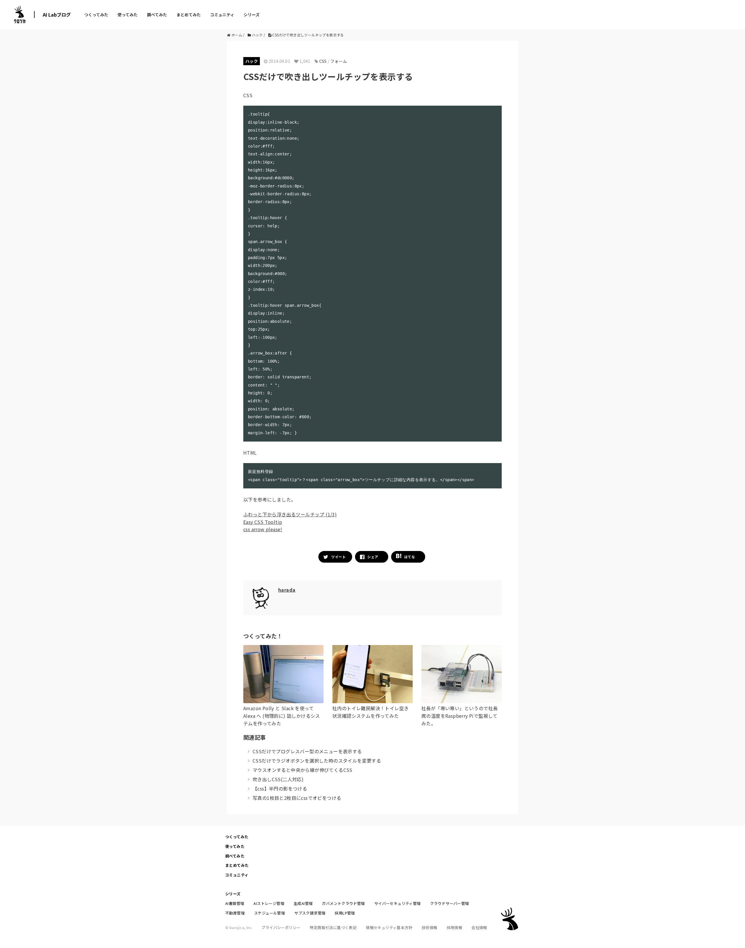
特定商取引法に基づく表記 (333, 927)
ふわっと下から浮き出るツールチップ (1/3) (290, 514)
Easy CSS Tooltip (262, 521)
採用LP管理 (345, 913)
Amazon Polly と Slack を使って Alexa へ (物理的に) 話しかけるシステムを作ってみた (281, 715)
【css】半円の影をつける (280, 788)
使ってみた (128, 14)
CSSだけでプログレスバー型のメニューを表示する (307, 751)
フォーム (338, 61)
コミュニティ (222, 14)
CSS (323, 61)
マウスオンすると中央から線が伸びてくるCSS (302, 769)
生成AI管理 (303, 903)
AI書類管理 (234, 903)
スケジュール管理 (269, 913)
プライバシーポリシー (280, 927)
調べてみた (157, 14)
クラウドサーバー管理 (449, 903)
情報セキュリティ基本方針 (389, 927)
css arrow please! (262, 529)
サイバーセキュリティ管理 (397, 903)
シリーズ (252, 14)
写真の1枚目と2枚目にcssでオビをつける (297, 797)
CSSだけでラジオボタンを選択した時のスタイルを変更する (317, 760)
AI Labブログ (57, 14)
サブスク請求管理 (309, 913)
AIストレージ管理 (268, 903)
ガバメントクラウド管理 (343, 903)
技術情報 (429, 927)
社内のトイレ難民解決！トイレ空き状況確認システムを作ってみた (370, 712)
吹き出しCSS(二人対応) (278, 779)
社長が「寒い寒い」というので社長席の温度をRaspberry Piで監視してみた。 (459, 715)
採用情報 (454, 927)
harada (286, 589)
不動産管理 (235, 913)
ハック (251, 61)
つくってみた (96, 14)
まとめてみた (188, 14)
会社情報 (479, 927)
